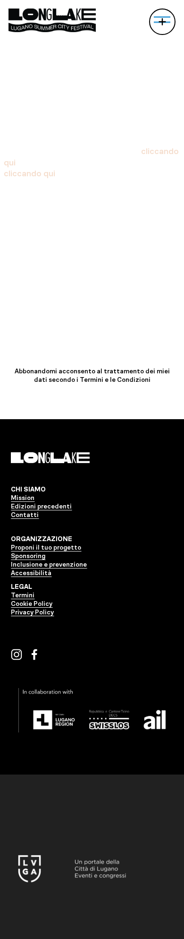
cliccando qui (29, 173)
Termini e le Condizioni (115, 380)
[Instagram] (16, 654)
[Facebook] (34, 654)
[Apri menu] (162, 22)
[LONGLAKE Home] (52, 20)
